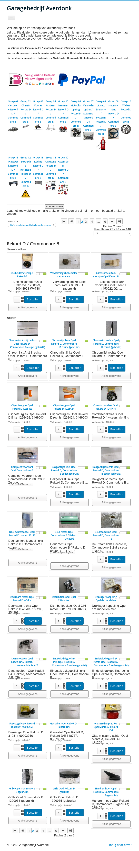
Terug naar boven (120, 844)
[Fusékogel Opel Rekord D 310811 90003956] (27, 711)
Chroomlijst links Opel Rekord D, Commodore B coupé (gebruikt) (65, 344)
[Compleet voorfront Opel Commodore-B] (27, 454)
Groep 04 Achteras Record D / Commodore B (51, 111)
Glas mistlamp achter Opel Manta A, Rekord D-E (106, 727)
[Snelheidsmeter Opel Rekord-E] (27, 260)
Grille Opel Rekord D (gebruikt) (64, 790)
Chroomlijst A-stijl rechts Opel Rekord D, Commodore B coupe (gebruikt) (27, 344)
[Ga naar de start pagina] (64, 221)
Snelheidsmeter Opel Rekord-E (22, 274)
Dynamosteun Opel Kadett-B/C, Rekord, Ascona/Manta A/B (24, 662)
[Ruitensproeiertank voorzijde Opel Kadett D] (111, 260)
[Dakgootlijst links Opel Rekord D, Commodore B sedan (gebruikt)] (69, 454)
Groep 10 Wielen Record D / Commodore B (126, 111)
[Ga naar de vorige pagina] (71, 221)
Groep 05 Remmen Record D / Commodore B (63, 111)
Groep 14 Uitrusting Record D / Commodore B (50, 167)
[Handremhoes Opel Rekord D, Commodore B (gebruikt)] (111, 776)
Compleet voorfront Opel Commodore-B (22, 468)
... (98, 221)
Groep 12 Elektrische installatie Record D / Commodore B (26, 172)
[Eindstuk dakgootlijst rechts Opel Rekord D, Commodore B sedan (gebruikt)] (111, 646)
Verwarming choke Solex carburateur (63, 274)
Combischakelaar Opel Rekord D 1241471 (105, 407)
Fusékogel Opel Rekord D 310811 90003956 (22, 725)
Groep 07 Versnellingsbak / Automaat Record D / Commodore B (88, 115)
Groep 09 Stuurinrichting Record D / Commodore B (113, 113)
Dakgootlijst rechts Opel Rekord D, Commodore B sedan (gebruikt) (106, 470)
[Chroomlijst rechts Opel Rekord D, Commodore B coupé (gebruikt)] (111, 328)
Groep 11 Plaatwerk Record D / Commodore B (13, 167)
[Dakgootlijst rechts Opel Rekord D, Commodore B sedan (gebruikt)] (111, 454)
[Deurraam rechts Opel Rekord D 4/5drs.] (27, 584)
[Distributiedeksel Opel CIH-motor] (69, 584)
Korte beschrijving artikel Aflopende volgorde (31, 224)
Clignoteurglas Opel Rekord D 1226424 (64, 407)
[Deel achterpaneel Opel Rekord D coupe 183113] (27, 519)
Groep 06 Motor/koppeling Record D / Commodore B (76, 113)
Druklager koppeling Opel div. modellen (106, 598)
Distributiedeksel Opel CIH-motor (64, 598)
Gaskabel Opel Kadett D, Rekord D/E (63, 725)
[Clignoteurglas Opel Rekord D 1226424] (69, 393)
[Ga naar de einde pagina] (119, 221)
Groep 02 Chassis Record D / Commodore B (26, 111)
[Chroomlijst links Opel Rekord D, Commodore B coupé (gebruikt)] (69, 328)
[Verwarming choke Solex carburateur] (69, 260)
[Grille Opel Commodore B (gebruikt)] (27, 776)
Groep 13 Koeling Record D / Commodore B (38, 167)
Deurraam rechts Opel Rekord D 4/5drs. (22, 598)
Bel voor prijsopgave (21, 484)
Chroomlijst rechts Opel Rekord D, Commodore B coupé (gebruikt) (107, 344)
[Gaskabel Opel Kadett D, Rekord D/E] (69, 711)
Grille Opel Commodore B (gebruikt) (22, 790)
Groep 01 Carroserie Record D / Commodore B (13, 111)
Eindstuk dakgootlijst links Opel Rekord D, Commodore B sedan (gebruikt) (69, 662)
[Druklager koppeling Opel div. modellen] (111, 584)
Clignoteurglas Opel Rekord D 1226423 (22, 407)
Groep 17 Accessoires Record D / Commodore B (63, 169)
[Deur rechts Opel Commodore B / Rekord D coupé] (69, 519)
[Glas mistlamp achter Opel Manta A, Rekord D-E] (111, 711)
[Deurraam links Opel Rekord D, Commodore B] (111, 519)
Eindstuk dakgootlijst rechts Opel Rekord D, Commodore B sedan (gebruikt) (111, 662)
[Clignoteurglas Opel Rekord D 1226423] (27, 393)
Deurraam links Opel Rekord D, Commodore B (106, 535)
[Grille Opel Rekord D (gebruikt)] (69, 776)
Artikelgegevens (27, 307)
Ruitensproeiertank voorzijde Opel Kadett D (106, 274)
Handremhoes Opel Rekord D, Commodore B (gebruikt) (106, 792)
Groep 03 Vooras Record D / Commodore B (38, 111)
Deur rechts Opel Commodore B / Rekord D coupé (64, 535)
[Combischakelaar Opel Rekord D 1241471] (111, 393)
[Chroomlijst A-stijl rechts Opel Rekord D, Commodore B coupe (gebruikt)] (27, 328)
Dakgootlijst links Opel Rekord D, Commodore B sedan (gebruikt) (65, 470)
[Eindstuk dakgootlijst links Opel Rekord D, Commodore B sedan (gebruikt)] (69, 646)
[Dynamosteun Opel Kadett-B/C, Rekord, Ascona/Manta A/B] (27, 646)
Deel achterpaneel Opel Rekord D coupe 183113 (22, 533)
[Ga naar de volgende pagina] (112, 221)
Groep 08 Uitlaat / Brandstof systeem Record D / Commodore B (101, 117)
